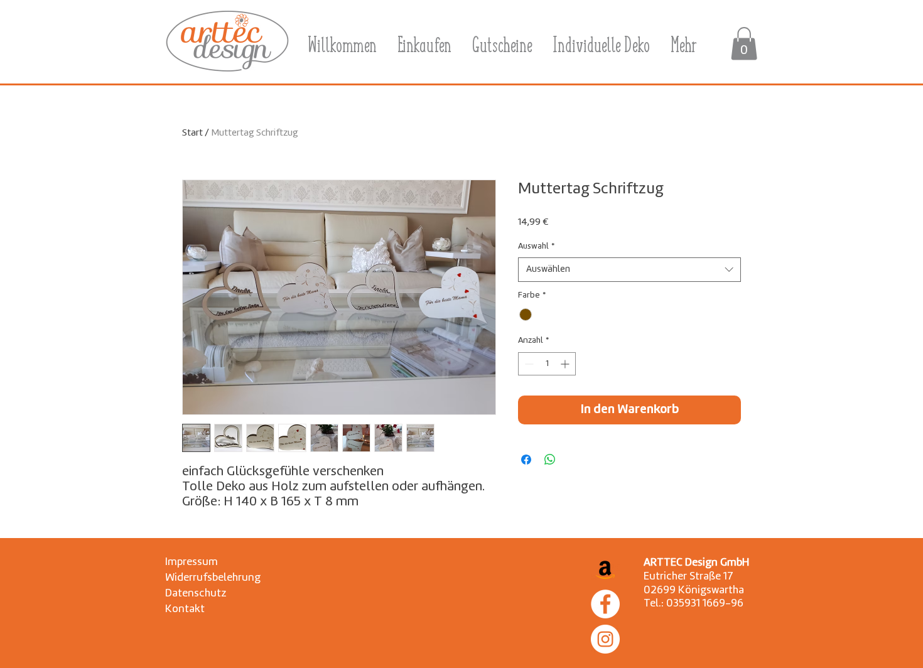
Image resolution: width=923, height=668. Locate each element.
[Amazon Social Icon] (605, 568)
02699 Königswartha (694, 590)
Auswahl (536, 246)
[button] (744, 43)
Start (192, 133)
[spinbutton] (547, 364)
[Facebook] (605, 604)
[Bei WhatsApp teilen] (550, 459)
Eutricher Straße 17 (688, 576)
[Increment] (566, 364)
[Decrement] (528, 364)
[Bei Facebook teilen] (526, 459)
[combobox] (629, 269)
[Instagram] (605, 639)
